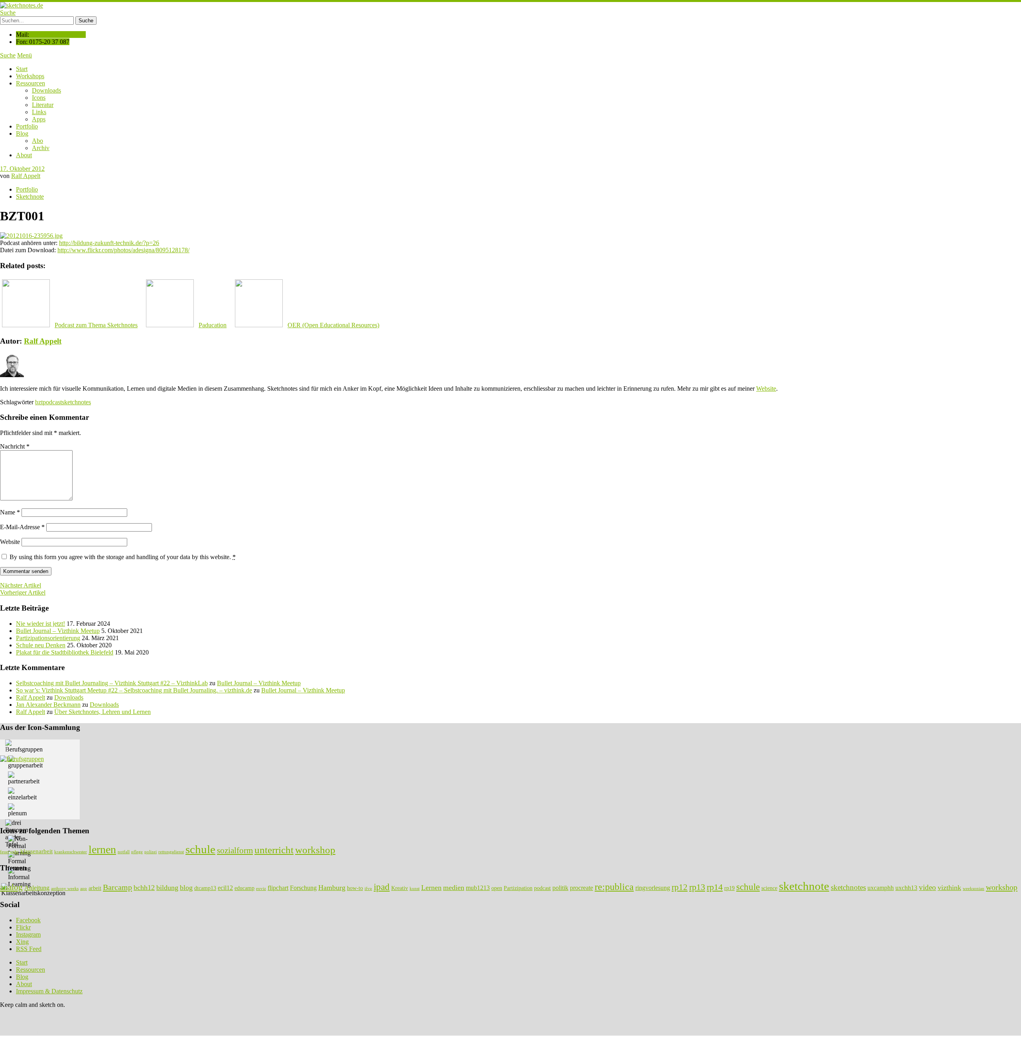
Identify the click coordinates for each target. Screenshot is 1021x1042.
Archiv (40, 147)
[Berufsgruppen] (24, 746)
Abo (37, 140)
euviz (261, 888)
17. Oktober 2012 (22, 168)
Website (766, 388)
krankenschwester (70, 852)
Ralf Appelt (25, 175)
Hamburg (331, 888)
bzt (39, 402)
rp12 (680, 887)
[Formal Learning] (19, 861)
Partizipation (518, 888)
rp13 (697, 887)
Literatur (42, 104)
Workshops (30, 76)
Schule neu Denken (40, 645)
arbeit (95, 888)
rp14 (715, 887)
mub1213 (478, 887)
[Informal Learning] (19, 877)
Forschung (303, 887)
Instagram (28, 934)
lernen (102, 849)
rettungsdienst (171, 852)
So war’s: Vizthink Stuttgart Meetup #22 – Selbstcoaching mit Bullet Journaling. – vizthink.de (134, 690)
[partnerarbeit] (23, 778)
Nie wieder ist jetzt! (40, 623)
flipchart (278, 887)
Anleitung (36, 887)
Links (39, 112)
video (927, 887)
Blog (22, 133)
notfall (124, 852)
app (83, 888)
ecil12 (225, 887)
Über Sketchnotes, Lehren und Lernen (102, 711)
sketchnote (804, 886)
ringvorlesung (652, 887)
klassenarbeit (36, 851)
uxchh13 (906, 887)
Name (10, 512)
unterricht (274, 849)
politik (560, 887)
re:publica (614, 886)
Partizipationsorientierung (48, 638)
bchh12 (144, 888)
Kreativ (399, 888)
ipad (382, 887)
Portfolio (27, 126)
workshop (315, 849)
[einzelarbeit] (22, 794)
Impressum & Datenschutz (49, 991)
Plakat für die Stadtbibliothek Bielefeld (64, 652)
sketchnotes (76, 402)
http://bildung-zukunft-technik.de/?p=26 (109, 242)
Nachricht (15, 446)
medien (453, 888)
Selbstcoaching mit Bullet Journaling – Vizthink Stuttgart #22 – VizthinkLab (112, 683)
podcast (52, 402)
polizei (150, 852)
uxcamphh (880, 887)
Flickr (23, 927)
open (496, 888)
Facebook (28, 920)
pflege (137, 852)
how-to (355, 888)
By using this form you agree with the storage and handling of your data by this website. (123, 557)
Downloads (46, 90)
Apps (38, 119)
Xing (22, 941)
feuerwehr (9, 852)
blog (186, 888)
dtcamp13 (205, 888)
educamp (244, 888)
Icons (38, 97)
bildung (167, 888)
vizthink (949, 888)
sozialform (235, 850)
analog (11, 887)
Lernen (431, 888)
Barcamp (117, 887)
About (24, 155)
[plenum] (17, 810)
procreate (581, 887)
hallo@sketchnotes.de (58, 34)
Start (22, 68)
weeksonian (973, 888)
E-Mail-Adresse (22, 527)
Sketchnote (30, 196)
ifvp (368, 888)
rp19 (729, 888)
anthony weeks (65, 888)
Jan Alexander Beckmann (48, 704)
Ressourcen (30, 83)
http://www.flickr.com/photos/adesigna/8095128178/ (123, 250)
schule (200, 849)
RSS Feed (28, 948)
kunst (415, 888)
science (769, 888)
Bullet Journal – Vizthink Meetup (58, 630)
